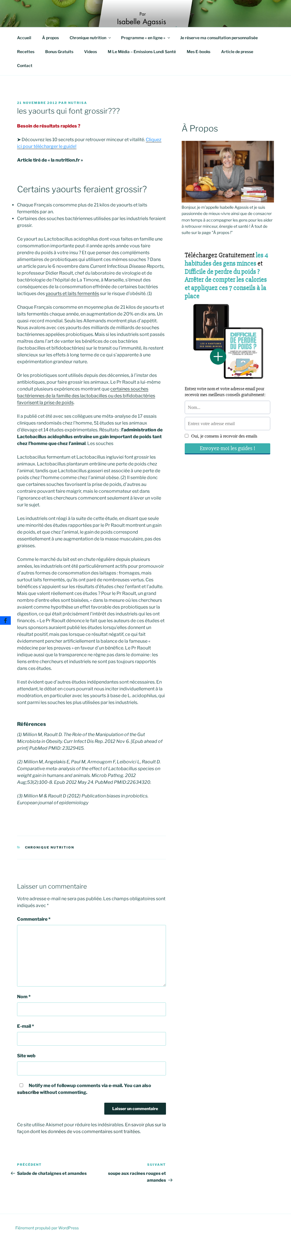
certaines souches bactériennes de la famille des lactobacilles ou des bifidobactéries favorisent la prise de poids (86, 395)
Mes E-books (198, 51)
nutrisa (77, 103)
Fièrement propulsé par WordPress (47, 1227)
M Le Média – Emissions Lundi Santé (142, 51)
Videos (90, 51)
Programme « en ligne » (143, 37)
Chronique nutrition (88, 37)
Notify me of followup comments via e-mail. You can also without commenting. (84, 1089)
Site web (26, 1055)
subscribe (28, 1092)
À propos (50, 37)
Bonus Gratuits (59, 51)
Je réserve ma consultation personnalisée (219, 37)
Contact (24, 65)
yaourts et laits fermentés (72, 293)
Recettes (25, 51)
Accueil (24, 37)
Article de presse (237, 51)
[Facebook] (5, 620)
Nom (24, 996)
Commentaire (34, 919)
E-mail (25, 1026)
